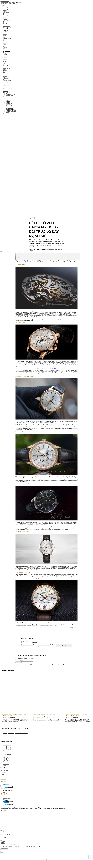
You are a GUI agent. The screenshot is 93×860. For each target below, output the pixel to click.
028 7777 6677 (18, 716)
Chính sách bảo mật (7, 728)
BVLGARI (5, 28)
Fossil (4, 39)
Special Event (6, 113)
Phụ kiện (5, 19)
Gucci (4, 42)
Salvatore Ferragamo (7, 65)
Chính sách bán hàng (7, 730)
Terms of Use (29, 664)
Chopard (5, 10)
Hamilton (5, 47)
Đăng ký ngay (18, 662)
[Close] (1, 823)
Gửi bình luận (63, 645)
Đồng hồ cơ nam (9, 102)
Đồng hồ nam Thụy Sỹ (10, 94)
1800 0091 (5, 716)
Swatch (4, 69)
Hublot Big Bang (6, 781)
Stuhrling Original (6, 68)
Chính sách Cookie (7, 729)
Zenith (4, 14)
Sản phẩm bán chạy (9, 100)
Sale (4, 96)
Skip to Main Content (5, 1)
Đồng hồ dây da (9, 105)
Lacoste (4, 53)
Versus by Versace (6, 82)
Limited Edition (6, 747)
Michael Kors (5, 56)
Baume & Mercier (6, 23)
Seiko (4, 66)
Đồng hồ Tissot (6, 774)
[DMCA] (8, 788)
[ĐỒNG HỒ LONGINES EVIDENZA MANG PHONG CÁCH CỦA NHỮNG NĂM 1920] (78, 683)
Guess (4, 43)
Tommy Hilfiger (6, 78)
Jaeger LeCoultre (6, 51)
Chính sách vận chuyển (7, 732)
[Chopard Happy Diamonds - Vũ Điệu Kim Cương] (46, 683)
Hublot (4, 48)
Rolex (4, 13)
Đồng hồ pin (8, 104)
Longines (5, 54)
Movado (4, 61)
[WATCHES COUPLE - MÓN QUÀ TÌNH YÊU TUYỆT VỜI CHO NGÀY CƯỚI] (15, 683)
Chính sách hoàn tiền (7, 733)
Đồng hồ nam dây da (10, 106)
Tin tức (33, 219)
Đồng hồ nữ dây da (9, 108)
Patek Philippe (6, 12)
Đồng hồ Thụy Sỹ (6, 93)
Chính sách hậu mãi (7, 731)
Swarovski (5, 70)
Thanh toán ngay (4, 832)
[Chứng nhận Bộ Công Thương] (6, 785)
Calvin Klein (5, 30)
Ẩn (18, 257)
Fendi (4, 37)
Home (33, 217)
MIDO (4, 57)
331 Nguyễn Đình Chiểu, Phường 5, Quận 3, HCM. (11, 2)
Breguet (4, 22)
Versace (4, 81)
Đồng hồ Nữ (5, 91)
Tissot (4, 77)
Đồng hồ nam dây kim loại (11, 110)
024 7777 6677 (24, 716)
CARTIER (5, 31)
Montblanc (5, 59)
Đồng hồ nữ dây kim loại (11, 111)
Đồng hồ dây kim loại (10, 109)
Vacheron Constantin (7, 15)
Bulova (4, 24)
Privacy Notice (63, 664)
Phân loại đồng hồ (6, 99)
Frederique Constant (7, 38)
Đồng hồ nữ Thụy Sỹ (10, 95)
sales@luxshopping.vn (60, 791)
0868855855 (3, 762)
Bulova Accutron (6, 26)
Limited (4, 97)
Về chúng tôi (5, 727)
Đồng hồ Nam (6, 89)
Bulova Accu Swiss (7, 27)
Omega (4, 11)
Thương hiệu (5, 7)
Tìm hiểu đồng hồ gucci (8, 784)
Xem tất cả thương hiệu (7, 88)
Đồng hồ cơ (8, 101)
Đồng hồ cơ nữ (9, 103)
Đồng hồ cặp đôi (6, 92)
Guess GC (5, 44)
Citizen (4, 35)
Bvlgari (4, 17)
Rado (4, 72)
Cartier (4, 18)
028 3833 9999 (11, 716)
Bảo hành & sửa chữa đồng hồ (9, 735)
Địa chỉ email (18, 660)
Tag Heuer (5, 76)
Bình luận (35, 642)
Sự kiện (4, 748)
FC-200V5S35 (6, 783)
